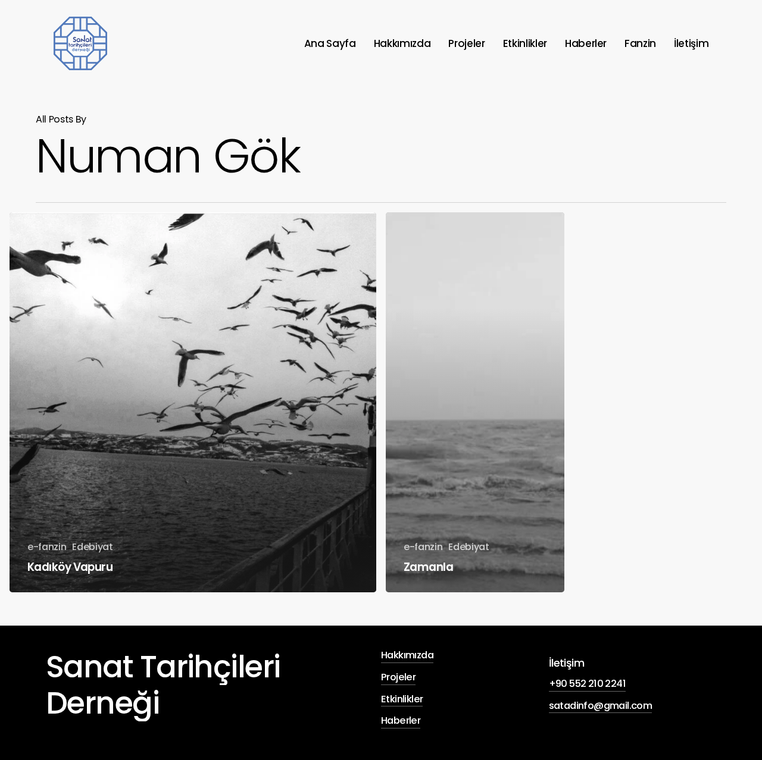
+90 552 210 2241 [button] (587, 683)
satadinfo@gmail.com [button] (600, 705)
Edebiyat (92, 547)
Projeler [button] (398, 677)
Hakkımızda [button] (407, 655)
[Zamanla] (475, 402)
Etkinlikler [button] (402, 699)
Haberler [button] (400, 720)
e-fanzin (46, 547)
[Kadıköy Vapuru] (193, 402)
